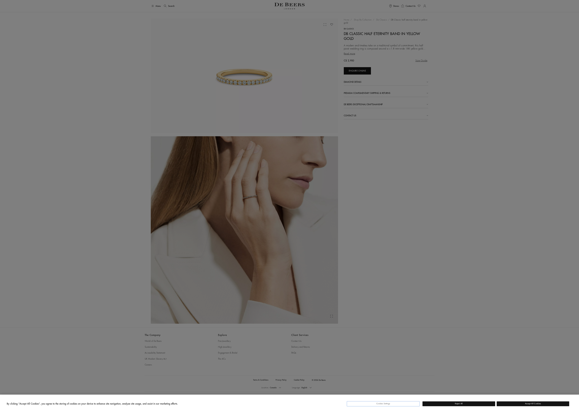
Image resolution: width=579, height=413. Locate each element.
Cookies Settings (383, 404)
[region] (289, 404)
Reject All (459, 404)
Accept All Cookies (533, 404)
